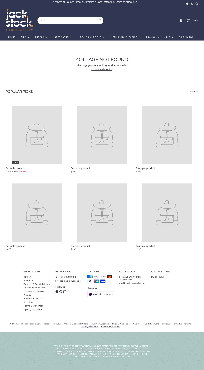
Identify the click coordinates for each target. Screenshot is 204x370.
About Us (28, 280)
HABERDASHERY (63, 37)
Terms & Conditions (34, 305)
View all (194, 91)
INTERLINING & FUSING (124, 37)
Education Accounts (34, 287)
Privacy (27, 294)
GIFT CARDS (186, 37)
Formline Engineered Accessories (130, 278)
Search (27, 276)
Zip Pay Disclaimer (33, 309)
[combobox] (70, 20)
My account (157, 276)
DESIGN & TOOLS (91, 37)
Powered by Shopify (110, 326)
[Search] (100, 20)
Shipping (28, 302)
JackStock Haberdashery (132, 282)
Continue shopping (102, 69)
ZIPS (24, 37)
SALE (167, 37)
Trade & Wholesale (34, 291)
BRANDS (151, 37)
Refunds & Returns (33, 298)
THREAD (40, 37)
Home (11, 37)
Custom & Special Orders (37, 284)
